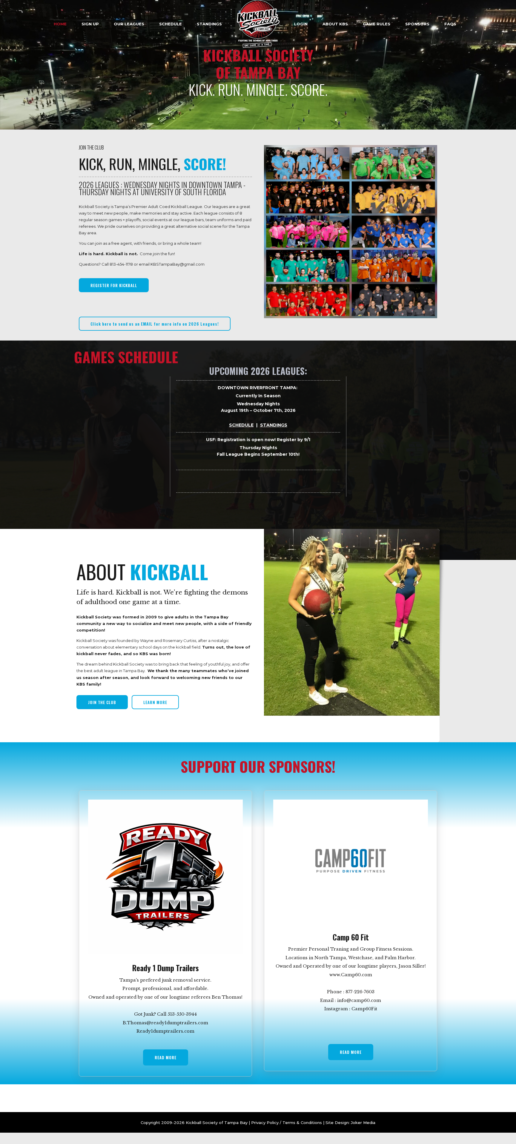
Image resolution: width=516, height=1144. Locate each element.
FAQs (450, 23)
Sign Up (90, 23)
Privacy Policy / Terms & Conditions (286, 1122)
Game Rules (376, 23)
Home (60, 23)
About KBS (335, 23)
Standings (209, 23)
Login (301, 23)
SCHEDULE (241, 425)
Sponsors (417, 23)
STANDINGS (273, 425)
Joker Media (363, 1122)
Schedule (170, 23)
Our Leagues (129, 23)
